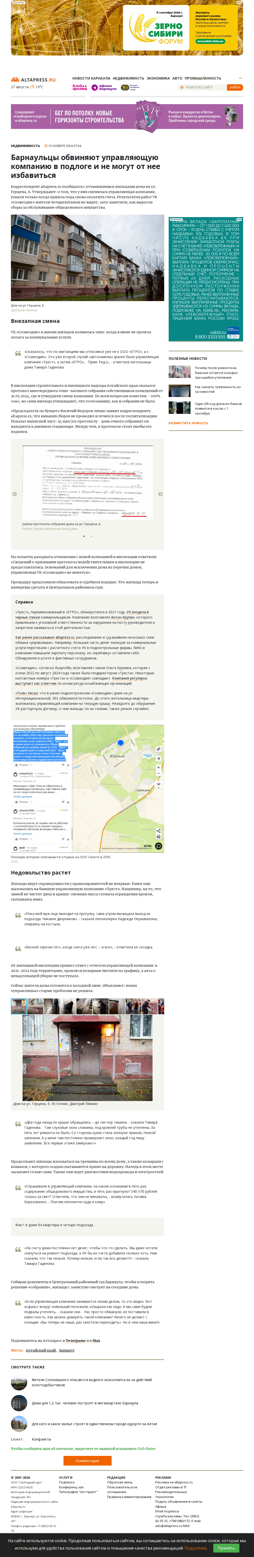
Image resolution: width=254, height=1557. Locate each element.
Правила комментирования (129, 1497)
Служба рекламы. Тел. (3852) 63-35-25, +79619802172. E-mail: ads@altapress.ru (178, 1521)
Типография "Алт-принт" (78, 1492)
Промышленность (203, 78)
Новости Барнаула (91, 78)
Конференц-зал (71, 1487)
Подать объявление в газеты (178, 1501)
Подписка (66, 1482)
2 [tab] (91, 536)
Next (160, 494)
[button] (35, 1006)
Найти (235, 87)
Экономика (158, 78)
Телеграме (76, 1340)
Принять (226, 1548)
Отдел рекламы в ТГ (171, 1487)
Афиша (160, 1506)
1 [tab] (83, 536)
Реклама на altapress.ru (174, 1482)
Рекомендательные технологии (171, 1494)
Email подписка (167, 1511)
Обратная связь (120, 1482)
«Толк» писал (26, 693)
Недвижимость (128, 78)
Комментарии (87, 1460)
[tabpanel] (87, 494)
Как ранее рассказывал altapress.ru (44, 637)
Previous (14, 494)
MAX (186, 1526)
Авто (177, 78)
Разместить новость (188, 423)
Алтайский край (41, 1350)
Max (96, 1340)
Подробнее (196, 1548)
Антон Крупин (122, 617)
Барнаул (66, 1350)
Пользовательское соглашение (122, 1489)
